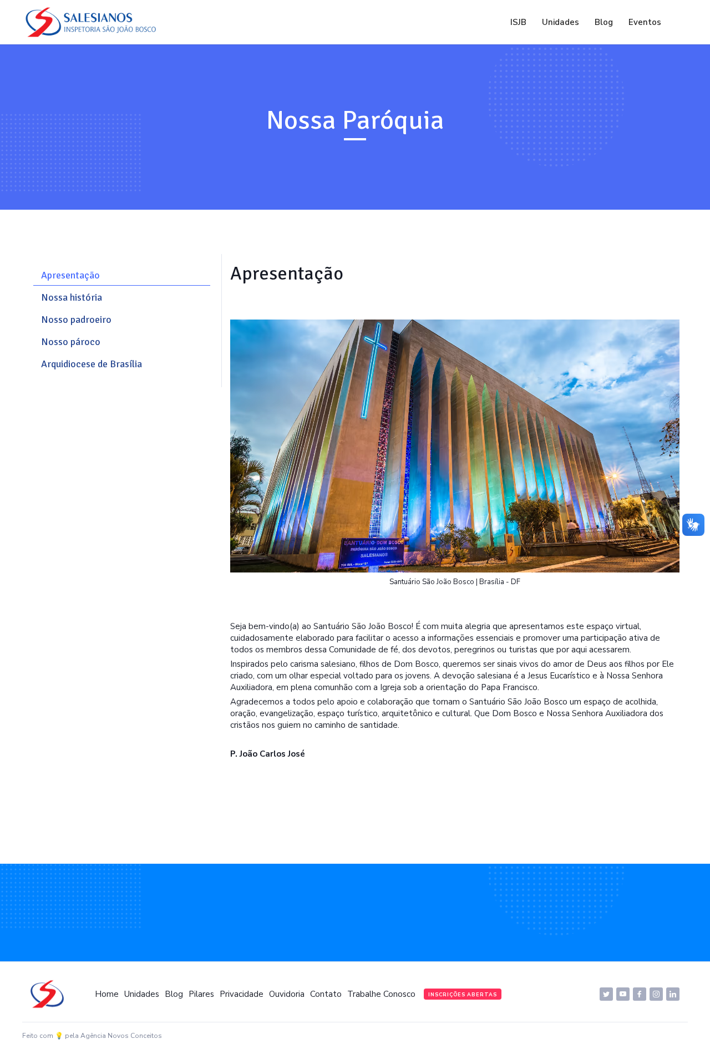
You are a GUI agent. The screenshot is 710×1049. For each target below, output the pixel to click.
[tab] (121, 275)
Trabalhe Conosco (381, 994)
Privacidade (241, 994)
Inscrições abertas (462, 994)
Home (107, 994)
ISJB (518, 22)
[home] (93, 22)
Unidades (560, 22)
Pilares (201, 994)
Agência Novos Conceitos (121, 1035)
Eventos (644, 22)
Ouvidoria (287, 994)
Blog (604, 22)
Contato (326, 994)
